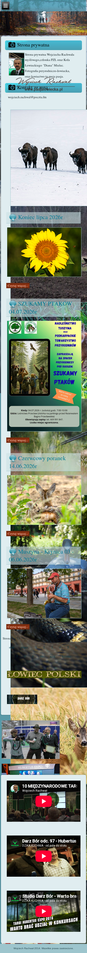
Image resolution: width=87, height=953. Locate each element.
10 (42, 656)
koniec (66, 656)
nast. (53, 656)
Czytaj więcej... (18, 285)
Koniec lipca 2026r (40, 217)
